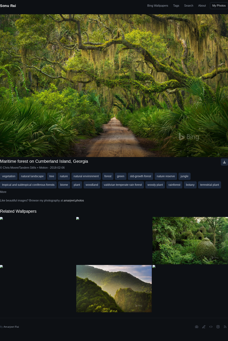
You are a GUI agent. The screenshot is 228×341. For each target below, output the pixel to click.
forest (107, 176)
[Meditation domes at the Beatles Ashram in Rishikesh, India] (190, 240)
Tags (176, 5)
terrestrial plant (209, 184)
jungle (184, 176)
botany (190, 184)
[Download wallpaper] (224, 162)
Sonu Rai (8, 6)
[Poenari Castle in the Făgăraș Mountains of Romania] (114, 288)
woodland (92, 184)
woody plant (155, 184)
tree (51, 176)
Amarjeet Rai (11, 326)
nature (64, 176)
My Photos (219, 5)
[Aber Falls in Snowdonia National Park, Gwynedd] (190, 286)
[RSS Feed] (225, 327)
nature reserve (166, 176)
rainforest (174, 184)
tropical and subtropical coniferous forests (28, 184)
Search (188, 5)
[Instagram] (218, 327)
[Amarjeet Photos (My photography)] (197, 327)
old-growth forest (140, 176)
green (120, 176)
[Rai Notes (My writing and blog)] (204, 327)
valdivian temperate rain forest (123, 184)
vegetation (8, 176)
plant (77, 184)
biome (64, 184)
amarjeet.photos (74, 200)
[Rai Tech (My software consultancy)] (211, 327)
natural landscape (32, 176)
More (3, 191)
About (202, 5)
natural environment (86, 176)
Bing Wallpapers (157, 5)
